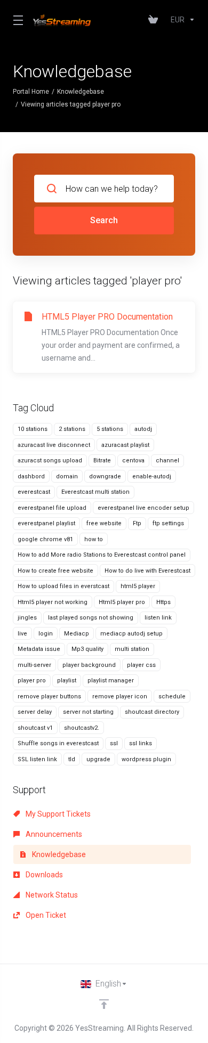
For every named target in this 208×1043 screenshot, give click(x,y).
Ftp (137, 523)
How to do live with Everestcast (147, 570)
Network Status (51, 895)
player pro (32, 680)
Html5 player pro (122, 602)
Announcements (53, 834)
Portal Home (31, 91)
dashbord (31, 476)
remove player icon (119, 696)
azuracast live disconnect (54, 445)
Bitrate (102, 460)
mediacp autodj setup (131, 633)
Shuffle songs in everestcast (58, 743)
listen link (158, 617)
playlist (66, 680)
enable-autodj (151, 476)
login (45, 633)
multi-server (34, 665)
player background (89, 665)
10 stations (32, 429)
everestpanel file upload (52, 507)
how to (93, 539)
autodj (143, 429)
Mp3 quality (87, 649)
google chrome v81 (45, 539)
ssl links (140, 743)
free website (104, 523)
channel (167, 460)
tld (71, 759)
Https (163, 602)
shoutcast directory (152, 711)
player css (141, 665)
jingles (27, 617)
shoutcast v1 (35, 727)
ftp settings (168, 523)
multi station (132, 649)
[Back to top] (104, 1004)
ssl (114, 743)
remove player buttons (49, 696)
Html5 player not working (52, 602)
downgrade (105, 476)
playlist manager (110, 680)
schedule (172, 696)
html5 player (138, 586)
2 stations (72, 429)
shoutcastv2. (81, 727)
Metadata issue (39, 649)
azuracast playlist (125, 445)
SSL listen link (37, 759)
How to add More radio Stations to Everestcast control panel (102, 554)
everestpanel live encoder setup (143, 507)
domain (67, 476)
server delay (35, 711)
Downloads (43, 874)
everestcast (34, 491)
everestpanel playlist (46, 523)
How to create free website (55, 570)
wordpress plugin (146, 759)
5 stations (110, 429)
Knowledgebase (80, 91)
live (22, 633)
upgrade (98, 759)
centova (133, 460)
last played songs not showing (90, 617)
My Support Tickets (57, 814)
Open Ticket (45, 915)
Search (104, 220)
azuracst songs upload (50, 460)
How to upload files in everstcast (63, 586)
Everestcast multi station (95, 491)
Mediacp (76, 633)
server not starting (88, 711)
